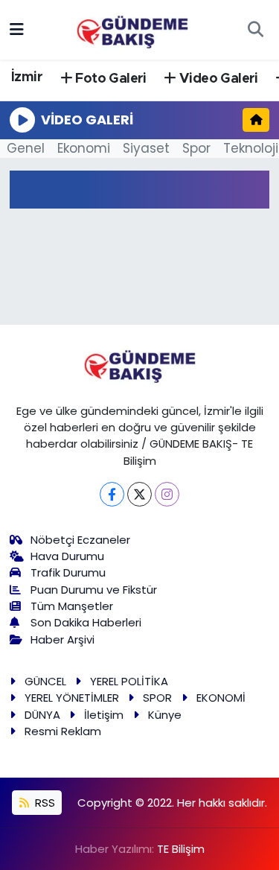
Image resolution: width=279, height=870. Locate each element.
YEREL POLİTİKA (129, 681)
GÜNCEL (45, 681)
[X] (139, 494)
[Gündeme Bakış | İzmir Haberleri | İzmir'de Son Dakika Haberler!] (132, 28)
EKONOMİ (221, 697)
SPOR (157, 697)
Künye (165, 715)
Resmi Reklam (63, 731)
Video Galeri (217, 79)
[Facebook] (112, 494)
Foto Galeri (109, 79)
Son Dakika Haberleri (86, 622)
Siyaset (146, 148)
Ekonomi (83, 148)
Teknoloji (250, 148)
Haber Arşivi (62, 639)
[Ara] (255, 29)
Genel (26, 148)
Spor (196, 148)
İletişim (104, 715)
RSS (43, 802)
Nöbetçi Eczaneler (80, 539)
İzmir (26, 77)
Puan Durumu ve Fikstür (94, 589)
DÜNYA (42, 715)
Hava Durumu (67, 556)
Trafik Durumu (68, 572)
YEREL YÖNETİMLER (72, 697)
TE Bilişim (181, 849)
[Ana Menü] (17, 29)
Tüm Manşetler (72, 606)
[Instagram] (167, 494)
